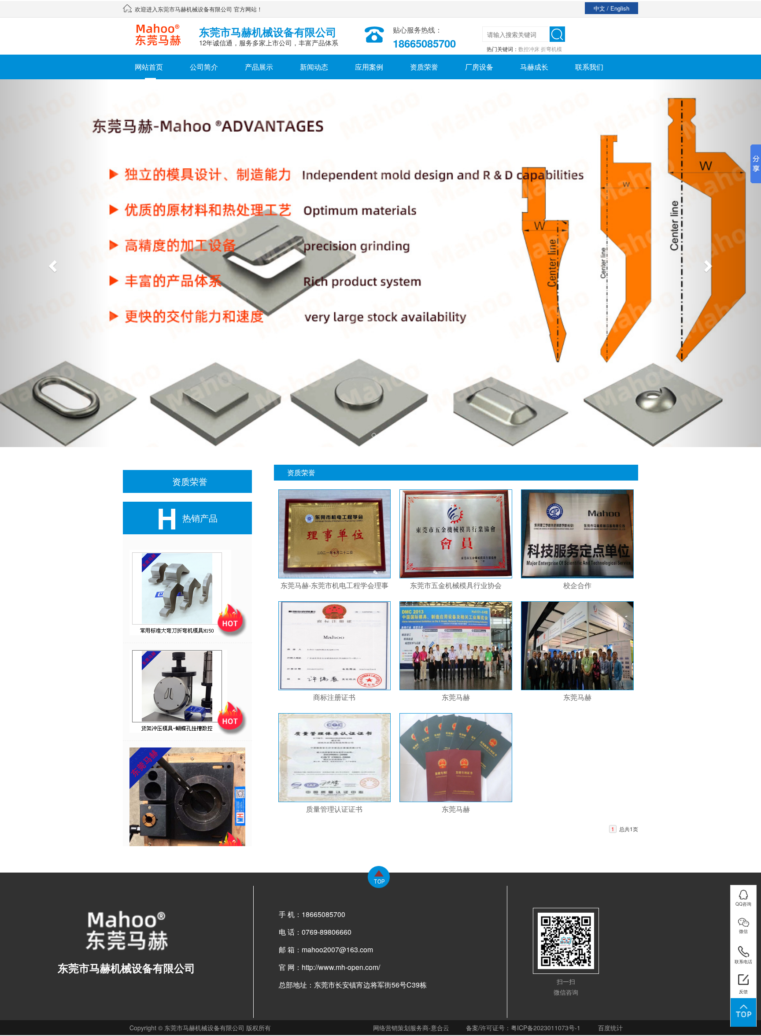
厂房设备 (479, 67)
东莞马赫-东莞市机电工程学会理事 (334, 585)
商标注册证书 (334, 697)
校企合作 (577, 585)
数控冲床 (528, 48)
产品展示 (259, 67)
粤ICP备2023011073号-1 (545, 1027)
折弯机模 (551, 48)
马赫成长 (534, 67)
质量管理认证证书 (334, 809)
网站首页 (149, 67)
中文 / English (611, 8)
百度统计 (610, 1027)
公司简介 (204, 67)
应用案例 (369, 67)
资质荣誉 (424, 67)
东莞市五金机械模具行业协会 (456, 585)
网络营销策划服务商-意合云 (411, 1027)
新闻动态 (314, 67)
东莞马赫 (456, 697)
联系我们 (589, 67)
